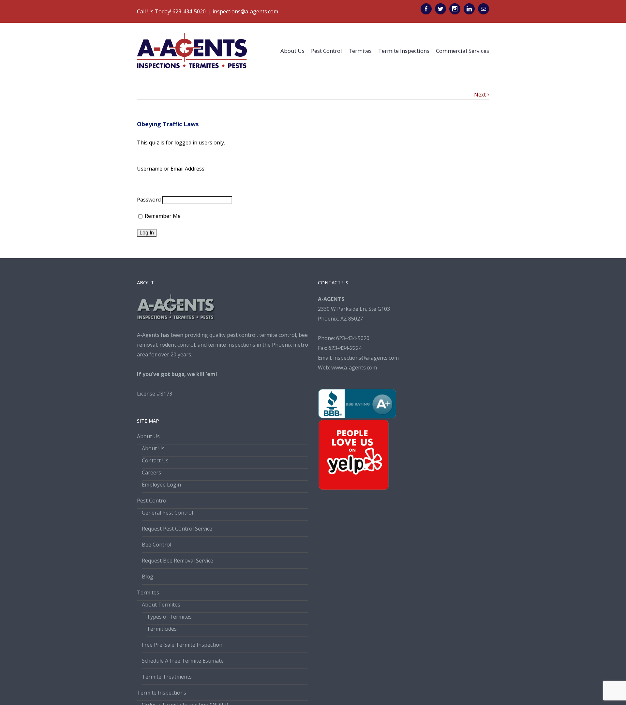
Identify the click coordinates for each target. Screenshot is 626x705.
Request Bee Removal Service (177, 560)
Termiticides (162, 628)
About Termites (161, 604)
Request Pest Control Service (177, 528)
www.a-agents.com (354, 367)
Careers (151, 472)
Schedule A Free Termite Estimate (183, 660)
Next (480, 94)
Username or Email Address (170, 168)
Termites (148, 592)
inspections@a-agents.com (245, 11)
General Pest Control (167, 512)
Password (149, 199)
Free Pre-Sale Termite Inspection (182, 644)
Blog (147, 576)
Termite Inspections (161, 692)
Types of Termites (169, 616)
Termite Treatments (167, 676)
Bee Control (156, 544)
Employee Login (161, 484)
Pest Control (152, 500)
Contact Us (155, 460)
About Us (148, 436)
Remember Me (162, 215)
